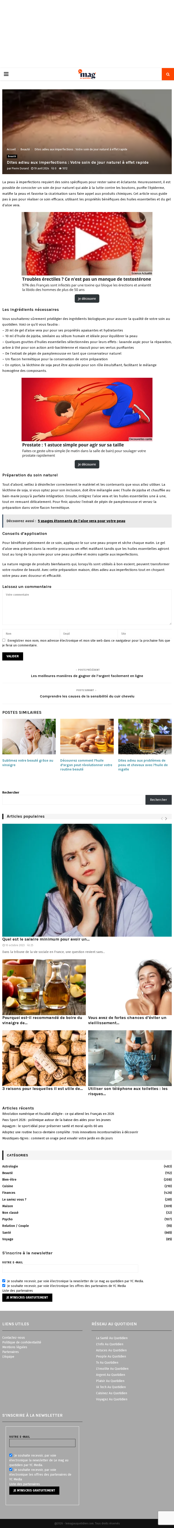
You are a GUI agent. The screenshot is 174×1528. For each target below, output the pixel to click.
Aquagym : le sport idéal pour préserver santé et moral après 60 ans (52, 1126)
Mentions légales (14, 1347)
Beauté (12, 156)
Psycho (7, 1219)
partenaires (24, 1291)
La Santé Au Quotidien (112, 1338)
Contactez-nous (13, 1338)
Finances (8, 1193)
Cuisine (7, 1186)
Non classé (10, 1213)
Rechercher (10, 792)
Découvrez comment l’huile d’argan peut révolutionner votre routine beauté (86, 764)
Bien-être (9, 1180)
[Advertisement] (87, 34)
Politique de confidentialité (21, 1342)
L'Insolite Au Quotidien (112, 1369)
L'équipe (8, 1357)
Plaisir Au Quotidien (110, 1381)
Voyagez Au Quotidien (111, 1399)
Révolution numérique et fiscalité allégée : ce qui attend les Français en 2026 (58, 1114)
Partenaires (10, 1352)
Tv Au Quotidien (107, 1363)
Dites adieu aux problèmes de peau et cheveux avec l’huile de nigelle (143, 764)
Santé (6, 1233)
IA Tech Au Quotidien (111, 1387)
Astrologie (10, 1166)
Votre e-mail (12, 1262)
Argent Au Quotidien (110, 1375)
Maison (7, 1206)
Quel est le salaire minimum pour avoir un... (45, 939)
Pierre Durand (20, 168)
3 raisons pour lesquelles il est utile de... (42, 1088)
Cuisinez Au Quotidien (111, 1393)
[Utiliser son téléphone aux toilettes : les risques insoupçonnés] (130, 1058)
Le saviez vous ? (14, 1199)
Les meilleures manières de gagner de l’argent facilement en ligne (87, 676)
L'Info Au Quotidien (109, 1344)
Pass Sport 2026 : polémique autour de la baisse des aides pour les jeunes (56, 1120)
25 (32, 945)
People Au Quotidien (111, 1356)
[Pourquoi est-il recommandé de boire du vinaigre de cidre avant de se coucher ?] (44, 987)
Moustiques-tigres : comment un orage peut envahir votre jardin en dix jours (57, 1138)
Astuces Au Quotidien (111, 1350)
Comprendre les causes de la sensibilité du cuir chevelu (87, 696)
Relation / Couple (15, 1226)
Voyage (7, 1239)
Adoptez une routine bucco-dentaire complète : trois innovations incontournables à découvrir (70, 1132)
